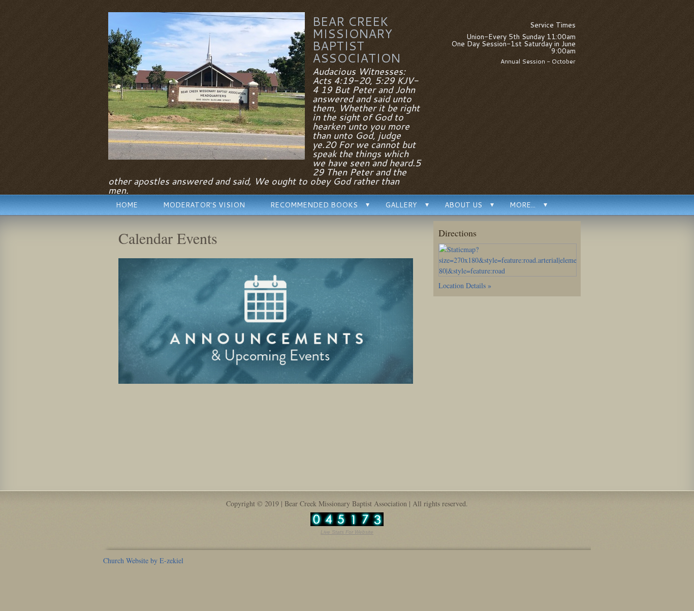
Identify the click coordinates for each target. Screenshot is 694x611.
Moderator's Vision (204, 205)
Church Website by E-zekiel (143, 560)
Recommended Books (314, 205)
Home (127, 205)
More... (522, 205)
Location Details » (464, 285)
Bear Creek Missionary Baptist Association (356, 40)
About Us (463, 205)
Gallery (401, 205)
